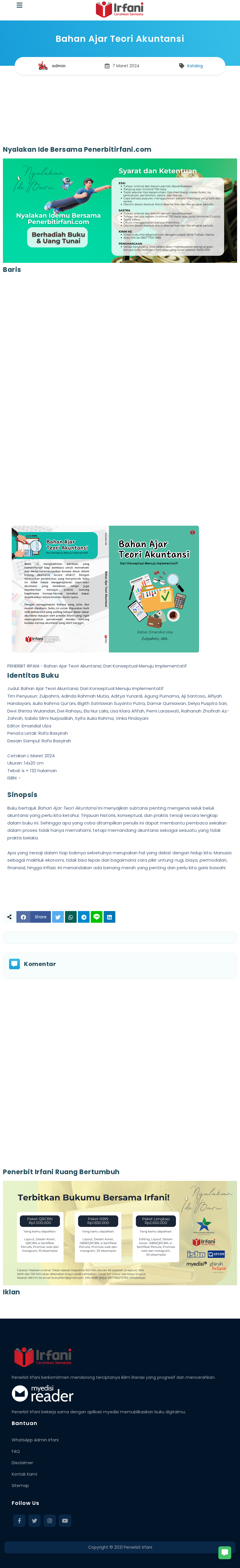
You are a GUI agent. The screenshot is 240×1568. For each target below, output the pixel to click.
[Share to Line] (96, 917)
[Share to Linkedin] (109, 917)
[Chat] (224, 1552)
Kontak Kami (24, 1474)
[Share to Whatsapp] (71, 917)
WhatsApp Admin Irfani (35, 1440)
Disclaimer (22, 1463)
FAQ (16, 1451)
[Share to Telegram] (84, 917)
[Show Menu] (19, 5)
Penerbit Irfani (138, 1547)
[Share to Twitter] (58, 917)
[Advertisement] (120, 104)
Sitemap (20, 1485)
